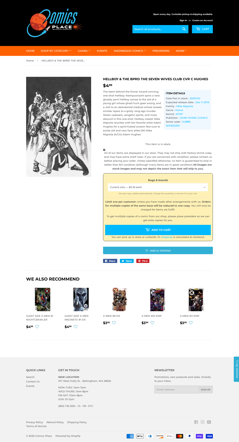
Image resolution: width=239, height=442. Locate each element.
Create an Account (202, 20)
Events (102, 51)
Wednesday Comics (129, 51)
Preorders (161, 51)
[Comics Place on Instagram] (202, 422)
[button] (158, 250)
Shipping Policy (77, 422)
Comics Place (43, 435)
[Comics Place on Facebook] (196, 422)
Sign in (183, 20)
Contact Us (33, 381)
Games (83, 51)
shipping (166, 236)
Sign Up (205, 389)
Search (30, 376)
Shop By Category (55, 51)
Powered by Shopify (67, 435)
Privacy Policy (34, 422)
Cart (205, 29)
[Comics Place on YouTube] (209, 422)
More (180, 51)
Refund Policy (55, 422)
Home (30, 51)
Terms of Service (36, 426)
